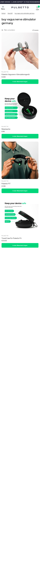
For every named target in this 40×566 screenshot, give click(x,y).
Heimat (3, 13)
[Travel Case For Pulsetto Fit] (20, 215)
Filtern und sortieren (9, 30)
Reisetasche (6, 129)
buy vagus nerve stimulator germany (24, 13)
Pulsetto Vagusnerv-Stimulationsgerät (16, 74)
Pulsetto (5, 72)
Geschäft (10, 13)
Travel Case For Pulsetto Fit (11, 238)
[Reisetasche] (20, 105)
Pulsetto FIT (6, 184)
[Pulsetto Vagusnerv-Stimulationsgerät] (20, 51)
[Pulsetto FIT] (20, 160)
